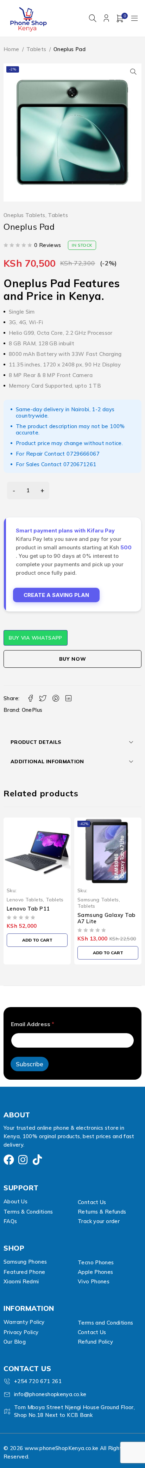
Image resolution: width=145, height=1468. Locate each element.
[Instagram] (23, 1159)
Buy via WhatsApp (35, 638)
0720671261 (79, 464)
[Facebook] (9, 1159)
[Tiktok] (37, 1159)
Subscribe (29, 1064)
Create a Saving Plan (56, 595)
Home (11, 49)
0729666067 (83, 453)
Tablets (36, 49)
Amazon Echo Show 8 (106, 908)
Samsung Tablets (27, 899)
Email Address (32, 1024)
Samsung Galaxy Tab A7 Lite (36, 918)
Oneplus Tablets (24, 215)
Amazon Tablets (96, 899)
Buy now (72, 659)
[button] (133, 71)
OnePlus (32, 710)
